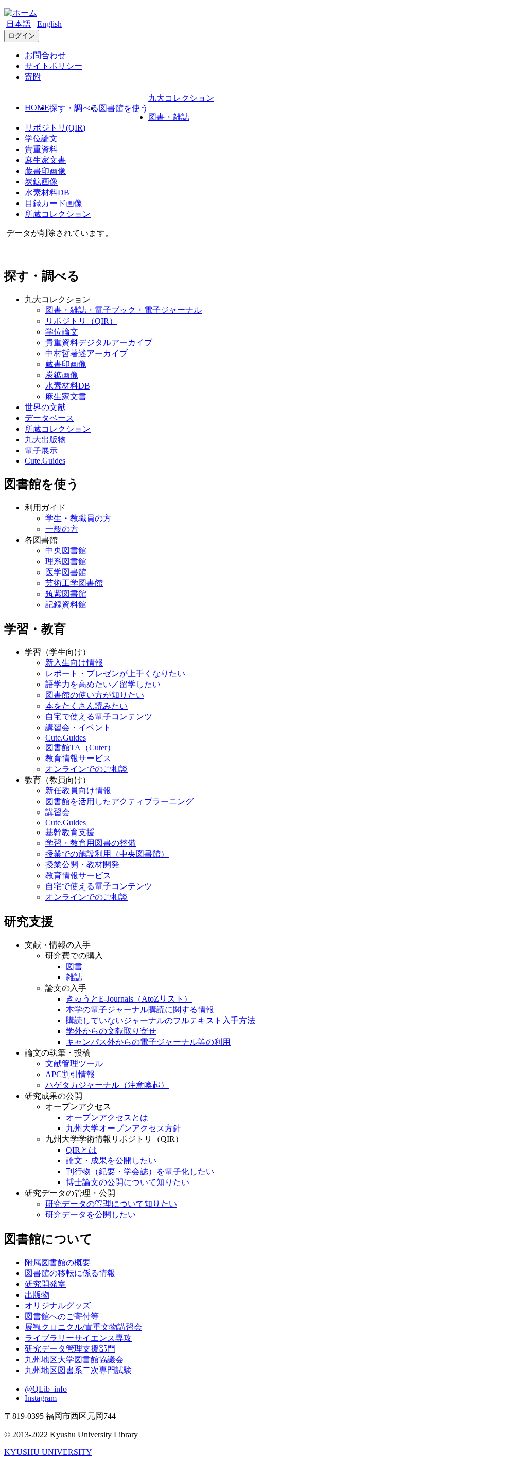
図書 (74, 966)
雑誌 (74, 977)
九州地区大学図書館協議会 (74, 1359)
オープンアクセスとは (107, 1117)
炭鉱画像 (41, 181)
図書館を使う (123, 108)
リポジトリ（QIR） (81, 321)
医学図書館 (65, 572)
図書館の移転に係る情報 (70, 1273)
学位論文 (41, 138)
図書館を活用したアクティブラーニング (119, 801)
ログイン (21, 36)
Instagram (41, 1398)
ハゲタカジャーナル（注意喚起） (107, 1085)
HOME (37, 107)
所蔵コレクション (58, 214)
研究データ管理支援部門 (70, 1348)
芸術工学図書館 (74, 583)
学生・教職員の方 (78, 518)
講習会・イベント (78, 727)
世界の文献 (45, 407)
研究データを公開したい (90, 1214)
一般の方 (61, 529)
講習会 (57, 812)
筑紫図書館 (65, 593)
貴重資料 (41, 149)
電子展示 (41, 450)
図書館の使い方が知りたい (94, 695)
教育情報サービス (78, 758)
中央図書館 (65, 550)
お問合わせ (45, 55)
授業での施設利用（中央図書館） (107, 853)
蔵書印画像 (45, 171)
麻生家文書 (45, 160)
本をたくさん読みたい (86, 705)
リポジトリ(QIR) (55, 127)
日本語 (18, 24)
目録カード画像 (53, 203)
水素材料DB (47, 192)
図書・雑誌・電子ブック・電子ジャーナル (123, 310)
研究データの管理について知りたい (111, 1203)
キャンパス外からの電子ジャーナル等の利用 (148, 1042)
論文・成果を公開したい (111, 1160)
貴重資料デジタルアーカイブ (98, 342)
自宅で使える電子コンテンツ (98, 716)
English (49, 24)
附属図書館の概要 (58, 1262)
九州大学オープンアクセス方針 (123, 1128)
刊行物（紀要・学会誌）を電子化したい (140, 1171)
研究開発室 (45, 1284)
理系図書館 (65, 561)
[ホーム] (20, 13)
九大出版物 (45, 439)
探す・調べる (74, 108)
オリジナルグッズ (58, 1305)
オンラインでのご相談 (86, 769)
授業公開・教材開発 (82, 864)
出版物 (37, 1294)
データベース (49, 418)
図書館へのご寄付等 (62, 1316)
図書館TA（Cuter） (80, 747)
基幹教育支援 (70, 832)
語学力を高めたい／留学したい (103, 684)
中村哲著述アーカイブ (86, 353)
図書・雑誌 (168, 117)
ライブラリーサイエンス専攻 (78, 1338)
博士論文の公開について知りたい (127, 1182)
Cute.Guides (45, 460)
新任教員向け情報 (78, 790)
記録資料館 (65, 604)
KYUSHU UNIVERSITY (48, 1452)
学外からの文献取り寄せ (111, 1031)
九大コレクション (181, 98)
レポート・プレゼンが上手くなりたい (115, 673)
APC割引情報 (70, 1074)
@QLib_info (46, 1388)
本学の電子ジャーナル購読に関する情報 (140, 1009)
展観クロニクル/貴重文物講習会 (83, 1327)
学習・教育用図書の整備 (90, 843)
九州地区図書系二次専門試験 (78, 1370)
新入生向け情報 (74, 662)
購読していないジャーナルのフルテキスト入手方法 (160, 1020)
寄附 (33, 76)
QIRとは (81, 1149)
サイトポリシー (53, 66)
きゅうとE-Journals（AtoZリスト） (129, 998)
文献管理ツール (74, 1063)
